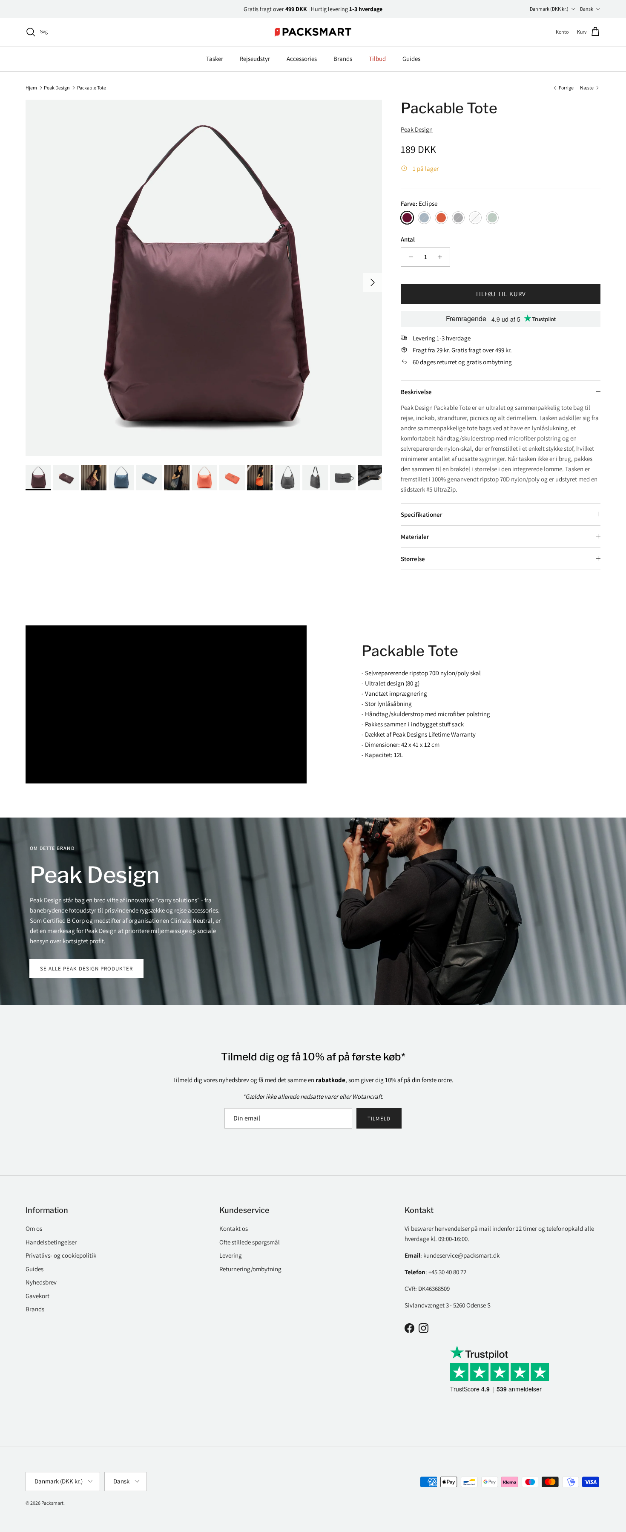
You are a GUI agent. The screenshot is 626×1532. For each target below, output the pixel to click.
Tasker (214, 59)
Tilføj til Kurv (500, 294)
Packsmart (52, 1503)
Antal (408, 239)
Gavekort (37, 1296)
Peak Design (57, 87)
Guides (411, 59)
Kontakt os (233, 1228)
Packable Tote (91, 87)
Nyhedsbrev (41, 1282)
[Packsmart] (313, 31)
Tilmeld (379, 1118)
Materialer (415, 537)
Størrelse (413, 559)
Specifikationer (421, 514)
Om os (34, 1228)
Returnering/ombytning (250, 1269)
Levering (230, 1255)
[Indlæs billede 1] (204, 278)
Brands (342, 59)
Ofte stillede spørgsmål (249, 1242)
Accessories (302, 59)
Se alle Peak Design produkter (86, 968)
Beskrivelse (416, 392)
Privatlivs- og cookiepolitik (61, 1255)
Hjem (31, 87)
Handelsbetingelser (51, 1242)
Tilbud (377, 59)
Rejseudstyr (255, 59)
